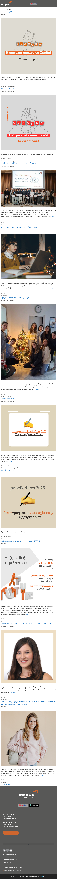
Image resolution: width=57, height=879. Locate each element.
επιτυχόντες (11, 468)
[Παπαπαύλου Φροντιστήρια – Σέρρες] (7, 3)
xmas (9, 396)
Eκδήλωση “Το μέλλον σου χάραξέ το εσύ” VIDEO (18, 163)
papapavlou (5, 86)
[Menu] (55, 4)
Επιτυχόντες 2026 (7, 12)
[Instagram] (7, 850)
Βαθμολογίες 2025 (7, 470)
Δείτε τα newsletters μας (9, 854)
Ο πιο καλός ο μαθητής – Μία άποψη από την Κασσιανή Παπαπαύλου (26, 623)
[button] (28, 844)
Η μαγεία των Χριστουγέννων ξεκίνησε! (15, 298)
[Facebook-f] (4, 850)
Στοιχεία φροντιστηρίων (10, 859)
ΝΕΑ (3, 84)
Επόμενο (9, 784)
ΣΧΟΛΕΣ (7, 84)
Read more (53, 288)
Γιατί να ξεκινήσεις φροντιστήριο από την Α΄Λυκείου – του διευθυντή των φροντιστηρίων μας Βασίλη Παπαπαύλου (28, 703)
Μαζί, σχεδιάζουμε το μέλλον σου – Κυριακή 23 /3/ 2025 (21, 541)
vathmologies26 (12, 86)
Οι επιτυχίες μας (11, 832)
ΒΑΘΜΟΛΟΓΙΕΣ (6, 158)
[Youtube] (10, 850)
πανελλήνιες (18, 468)
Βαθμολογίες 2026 (7, 88)
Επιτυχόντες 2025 (7, 399)
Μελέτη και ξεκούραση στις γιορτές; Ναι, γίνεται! (19, 227)
